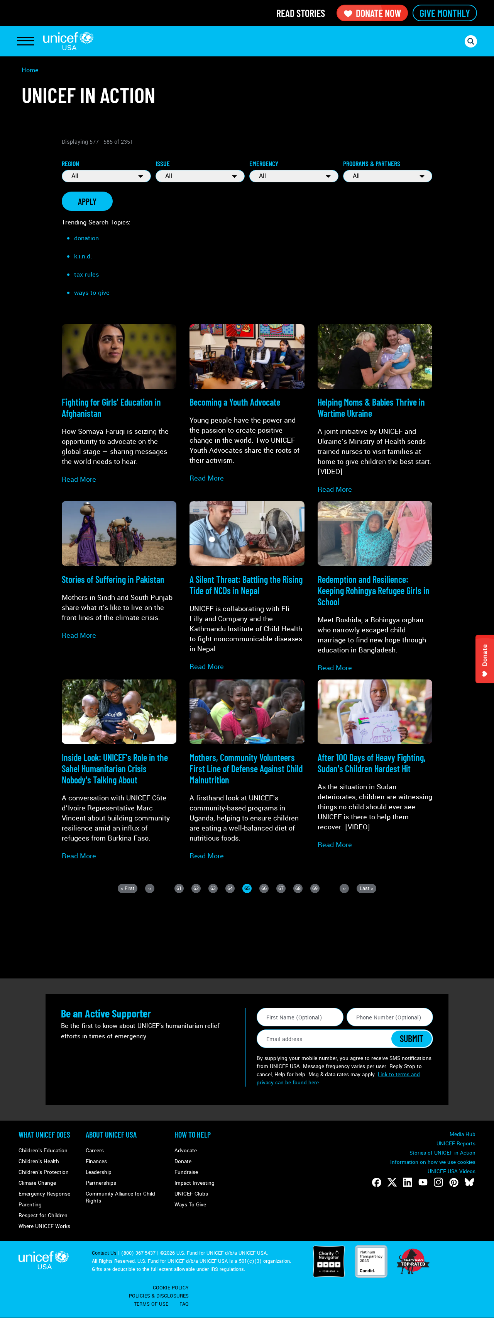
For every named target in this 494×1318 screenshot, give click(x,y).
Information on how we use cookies (432, 1162)
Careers (95, 1150)
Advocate (185, 1150)
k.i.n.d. (83, 256)
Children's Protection (44, 1172)
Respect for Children (43, 1215)
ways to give (92, 292)
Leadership (99, 1172)
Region (70, 163)
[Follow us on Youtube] (423, 1182)
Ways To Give (190, 1204)
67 (282, 889)
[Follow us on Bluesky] (469, 1182)
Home (30, 70)
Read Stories (300, 13)
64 (231, 889)
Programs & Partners (371, 163)
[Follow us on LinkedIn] (407, 1182)
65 (248, 889)
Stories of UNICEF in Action (442, 1153)
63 (214, 889)
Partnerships (101, 1183)
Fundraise (186, 1172)
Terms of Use (151, 1304)
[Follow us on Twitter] (392, 1182)
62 (197, 889)
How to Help (192, 1134)
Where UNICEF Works (44, 1226)
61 (180, 889)
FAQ (184, 1304)
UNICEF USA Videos (451, 1171)
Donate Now (378, 13)
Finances (96, 1161)
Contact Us (104, 1253)
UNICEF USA (68, 41)
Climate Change (37, 1183)
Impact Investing (194, 1183)
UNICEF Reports (455, 1143)
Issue (163, 163)
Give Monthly (445, 13)
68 (299, 889)
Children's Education (43, 1150)
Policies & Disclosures (159, 1296)
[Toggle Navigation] (25, 41)
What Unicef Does (44, 1134)
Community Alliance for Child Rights (120, 1197)
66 (265, 889)
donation (86, 238)
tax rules (86, 274)
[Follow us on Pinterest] (454, 1182)
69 (316, 889)
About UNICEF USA (111, 1134)
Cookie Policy (171, 1288)
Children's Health (39, 1161)
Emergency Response (44, 1193)
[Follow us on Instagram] (438, 1182)
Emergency (263, 163)
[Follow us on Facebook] (376, 1182)
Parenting (30, 1204)
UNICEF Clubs (191, 1193)
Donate (182, 1161)
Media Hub (462, 1134)
